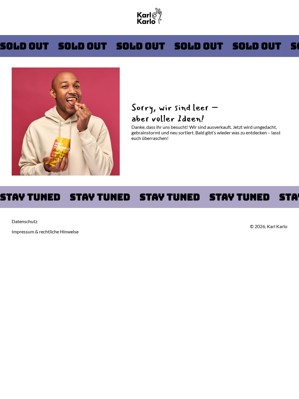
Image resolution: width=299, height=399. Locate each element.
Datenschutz (24, 221)
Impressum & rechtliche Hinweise (45, 231)
